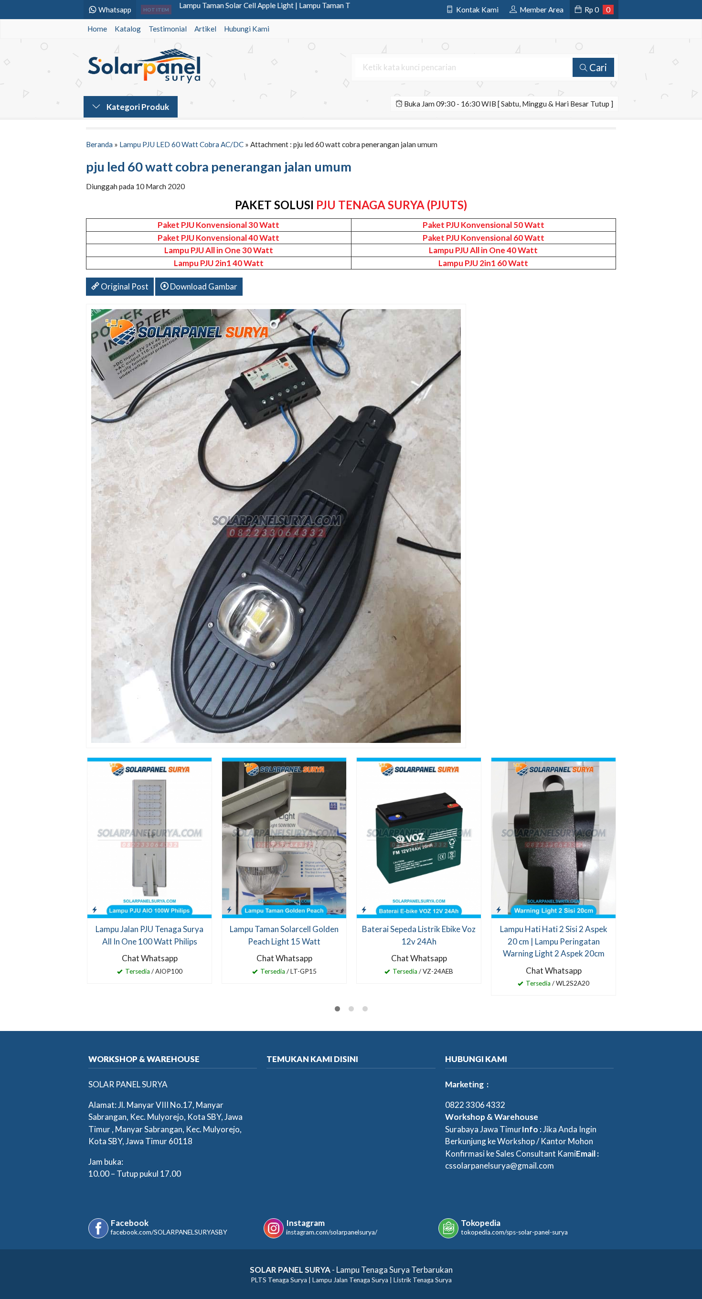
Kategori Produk (137, 107)
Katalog (128, 28)
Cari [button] (597, 67)
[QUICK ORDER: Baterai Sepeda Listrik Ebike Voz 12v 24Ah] (364, 909)
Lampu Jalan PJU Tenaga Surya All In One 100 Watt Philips (149, 935)
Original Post (124, 286)
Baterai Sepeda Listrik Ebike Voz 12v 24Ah (419, 935)
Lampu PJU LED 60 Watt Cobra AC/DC (181, 144)
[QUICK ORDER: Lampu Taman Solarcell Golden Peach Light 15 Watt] (229, 909)
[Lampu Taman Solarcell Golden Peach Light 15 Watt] (284, 837)
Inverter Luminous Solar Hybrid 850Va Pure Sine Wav (264, 9)
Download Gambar (203, 286)
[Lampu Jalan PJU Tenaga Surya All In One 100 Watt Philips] (149, 837)
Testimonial (168, 28)
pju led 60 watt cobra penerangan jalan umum (218, 166)
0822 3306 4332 (475, 1105)
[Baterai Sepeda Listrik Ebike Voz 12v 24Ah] (419, 837)
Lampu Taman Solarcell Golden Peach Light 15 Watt (284, 935)
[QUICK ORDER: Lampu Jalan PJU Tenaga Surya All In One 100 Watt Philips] (94, 909)
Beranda (99, 144)
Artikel (205, 28)
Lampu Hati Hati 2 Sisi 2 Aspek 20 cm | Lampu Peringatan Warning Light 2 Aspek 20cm (553, 941)
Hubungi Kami (246, 28)
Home (97, 28)
